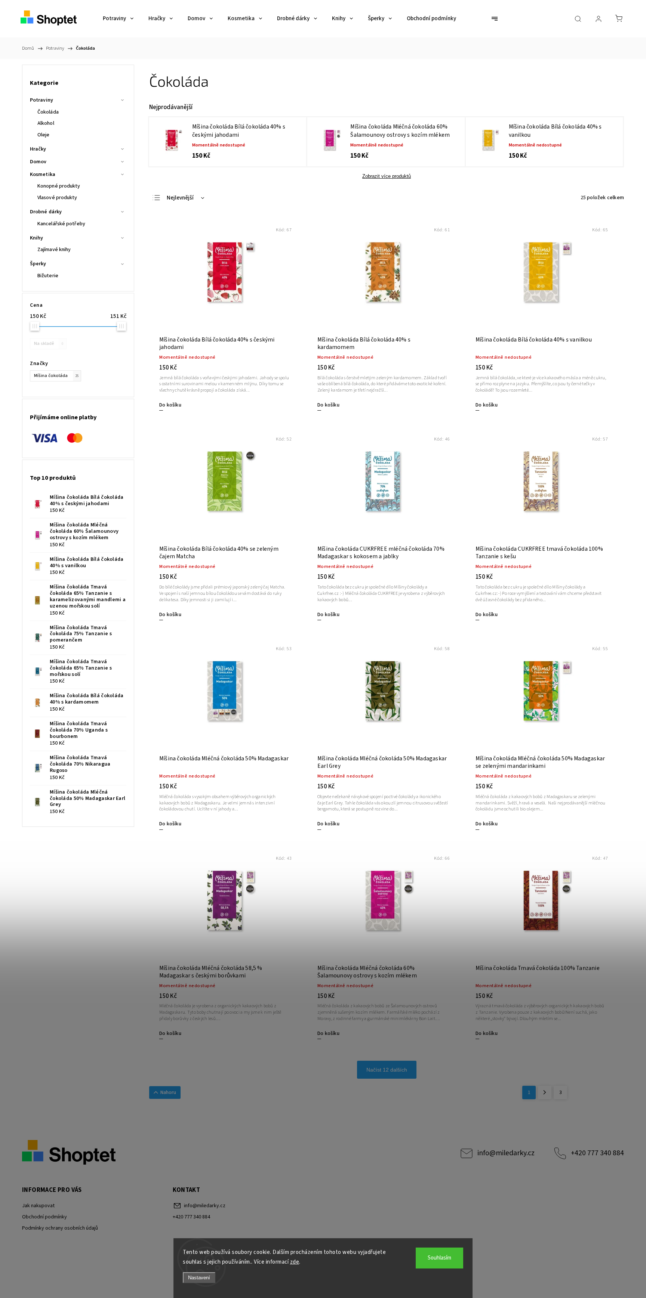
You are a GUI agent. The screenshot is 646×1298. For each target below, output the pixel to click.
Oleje (43, 135)
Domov (38, 162)
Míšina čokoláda (56, 375)
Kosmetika (42, 174)
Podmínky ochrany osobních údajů (60, 1228)
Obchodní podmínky (44, 1217)
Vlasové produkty (57, 197)
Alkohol (45, 123)
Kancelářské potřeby (61, 224)
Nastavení (199, 1277)
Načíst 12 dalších (386, 1070)
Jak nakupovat (38, 1205)
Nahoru (168, 1092)
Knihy (36, 238)
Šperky (38, 264)
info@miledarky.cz (506, 1153)
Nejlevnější (180, 198)
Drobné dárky (46, 212)
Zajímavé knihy (54, 249)
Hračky (38, 149)
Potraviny (41, 100)
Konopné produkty (58, 186)
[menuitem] (118, 18)
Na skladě (48, 343)
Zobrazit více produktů (386, 176)
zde (294, 1262)
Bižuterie (47, 275)
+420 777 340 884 (597, 1153)
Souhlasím (439, 1258)
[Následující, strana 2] (544, 1092)
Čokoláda (48, 112)
